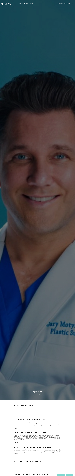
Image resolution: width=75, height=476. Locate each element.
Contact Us (69, 474)
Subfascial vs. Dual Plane (23, 405)
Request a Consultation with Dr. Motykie (37, 0)
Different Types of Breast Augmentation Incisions (32, 475)
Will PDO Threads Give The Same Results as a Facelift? (33, 447)
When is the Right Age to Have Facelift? (28, 461)
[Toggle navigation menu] (72, 3)
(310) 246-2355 (20, 3)
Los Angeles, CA (26, 3)
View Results (61, 474)
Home (36, 394)
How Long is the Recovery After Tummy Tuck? (30, 433)
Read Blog (16, 415)
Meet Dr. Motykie (60, 3)
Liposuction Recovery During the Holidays (29, 420)
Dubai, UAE (31, 3)
